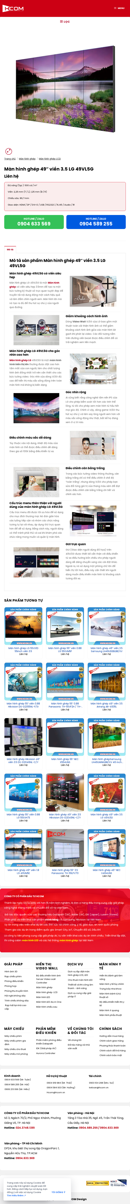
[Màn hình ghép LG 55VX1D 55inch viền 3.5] (23, 626)
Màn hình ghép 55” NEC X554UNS (65, 761)
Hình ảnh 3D (11, 972)
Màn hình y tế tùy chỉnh (112, 984)
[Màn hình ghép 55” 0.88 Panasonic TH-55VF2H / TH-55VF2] (65, 681)
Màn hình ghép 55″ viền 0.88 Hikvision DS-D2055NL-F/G (23, 705)
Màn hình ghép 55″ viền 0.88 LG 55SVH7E (23, 816)
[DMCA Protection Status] (97, 1183)
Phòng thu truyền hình (16, 991)
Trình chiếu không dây (17, 1001)
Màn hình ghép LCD (50, 159)
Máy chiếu (14, 1029)
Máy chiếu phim (13, 1036)
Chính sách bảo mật (111, 1055)
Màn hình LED (43, 997)
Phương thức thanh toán (113, 1046)
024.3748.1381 (25, 1127)
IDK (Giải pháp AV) (46, 1048)
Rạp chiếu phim (13, 976)
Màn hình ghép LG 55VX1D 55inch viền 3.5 (23, 650)
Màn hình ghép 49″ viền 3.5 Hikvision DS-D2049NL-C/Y (65, 816)
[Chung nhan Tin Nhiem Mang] (118, 1183)
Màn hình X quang (109, 1010)
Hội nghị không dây (15, 996)
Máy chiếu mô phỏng (16, 1054)
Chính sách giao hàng (112, 1041)
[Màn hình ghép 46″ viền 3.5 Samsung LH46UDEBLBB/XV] (107, 626)
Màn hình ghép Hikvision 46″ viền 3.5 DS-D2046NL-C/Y (23, 761)
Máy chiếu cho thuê (15, 1049)
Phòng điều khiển (14, 981)
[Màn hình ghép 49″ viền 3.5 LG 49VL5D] (107, 792)
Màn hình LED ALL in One (48, 1002)
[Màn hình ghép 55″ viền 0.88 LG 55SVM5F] (65, 626)
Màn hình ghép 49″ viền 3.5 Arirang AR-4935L (107, 705)
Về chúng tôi (74, 1040)
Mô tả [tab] (10, 250)
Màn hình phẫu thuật (111, 1015)
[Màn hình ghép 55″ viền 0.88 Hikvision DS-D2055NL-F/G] (23, 681)
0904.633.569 (109, 1127)
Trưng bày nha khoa (110, 989)
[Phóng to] (8, 151)
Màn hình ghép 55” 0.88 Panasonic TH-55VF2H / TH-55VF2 (65, 705)
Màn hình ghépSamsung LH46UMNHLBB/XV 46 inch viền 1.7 (107, 761)
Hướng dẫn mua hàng (112, 1036)
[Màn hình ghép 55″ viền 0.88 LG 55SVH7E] (23, 792)
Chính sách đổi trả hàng (113, 1051)
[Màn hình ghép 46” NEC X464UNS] (107, 848)
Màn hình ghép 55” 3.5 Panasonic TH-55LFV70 (65, 872)
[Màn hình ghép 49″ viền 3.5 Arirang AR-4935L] (107, 681)
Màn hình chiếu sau (46, 1007)
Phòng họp (11, 986)
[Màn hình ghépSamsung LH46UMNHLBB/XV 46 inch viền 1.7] (107, 737)
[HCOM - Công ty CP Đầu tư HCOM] (13, 8)
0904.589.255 (88, 1127)
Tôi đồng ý (58, 1192)
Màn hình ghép (27, 159)
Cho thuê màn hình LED (80, 980)
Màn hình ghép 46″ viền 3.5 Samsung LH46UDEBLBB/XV (107, 650)
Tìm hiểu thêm (16, 1196)
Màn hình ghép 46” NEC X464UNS (107, 872)
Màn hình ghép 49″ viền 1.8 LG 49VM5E (23, 872)
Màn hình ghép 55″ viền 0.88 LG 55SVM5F (65, 650)
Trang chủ (10, 159)
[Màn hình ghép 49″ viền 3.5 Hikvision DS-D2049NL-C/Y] (65, 792)
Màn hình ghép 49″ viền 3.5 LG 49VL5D (107, 816)
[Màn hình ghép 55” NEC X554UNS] (65, 737)
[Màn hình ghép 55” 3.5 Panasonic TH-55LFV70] (65, 848)
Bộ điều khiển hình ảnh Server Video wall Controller (48, 979)
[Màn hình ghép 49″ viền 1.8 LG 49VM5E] (23, 848)
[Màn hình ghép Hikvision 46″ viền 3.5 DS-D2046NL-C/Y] (23, 737)
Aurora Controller (45, 1053)
